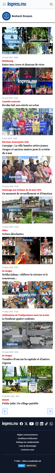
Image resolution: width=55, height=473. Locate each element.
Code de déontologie (27, 446)
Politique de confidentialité (27, 442)
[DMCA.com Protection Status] (27, 466)
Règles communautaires (27, 435)
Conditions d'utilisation (27, 438)
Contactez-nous (27, 450)
